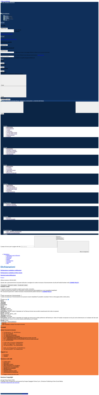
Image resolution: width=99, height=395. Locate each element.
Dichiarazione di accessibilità (11, 366)
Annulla (2, 99)
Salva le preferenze (12, 321)
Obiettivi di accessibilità (9, 368)
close (2, 113)
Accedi (2, 22)
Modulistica (60, 237)
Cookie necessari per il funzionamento (11, 295)
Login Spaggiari (41, 55)
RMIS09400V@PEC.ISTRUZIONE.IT (22, 339)
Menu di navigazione (84, 251)
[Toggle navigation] (12, 107)
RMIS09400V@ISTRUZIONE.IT (21, 337)
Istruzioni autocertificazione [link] (8, 275)
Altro (7, 263)
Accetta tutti (22, 285)
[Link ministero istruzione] (8, 2)
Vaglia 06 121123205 (11, 335)
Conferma (8, 99)
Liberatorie (9, 256)
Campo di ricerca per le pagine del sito (10, 246)
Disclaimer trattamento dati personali (10, 382)
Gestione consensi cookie (10, 370)
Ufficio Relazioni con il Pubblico (11, 365)
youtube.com (4, 299)
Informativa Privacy (8, 364)
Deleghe (8, 262)
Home (58, 236)
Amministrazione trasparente (10, 372)
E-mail (16, 52)
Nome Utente (17, 30)
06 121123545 (9, 333)
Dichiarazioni (9, 260)
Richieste (8, 258)
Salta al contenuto (5, 1)
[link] (11, 270)
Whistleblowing (7, 369)
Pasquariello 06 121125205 (13, 336)
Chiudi (2, 63)
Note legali (6, 363)
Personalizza (4, 285)
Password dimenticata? (7, 34)
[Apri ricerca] (87, 107)
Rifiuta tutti (12, 285)
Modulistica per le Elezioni (13, 255)
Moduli (8, 259)
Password (16, 31)
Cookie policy (7, 361)
